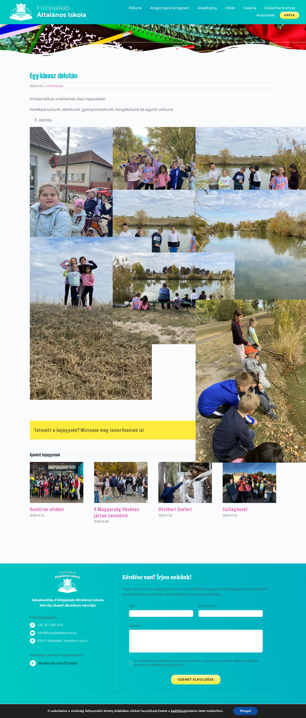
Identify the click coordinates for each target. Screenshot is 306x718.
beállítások (179, 711)
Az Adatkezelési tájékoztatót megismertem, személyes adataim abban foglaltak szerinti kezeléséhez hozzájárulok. (195, 663)
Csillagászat (235, 509)
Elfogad (245, 711)
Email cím (207, 606)
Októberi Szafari (175, 509)
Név (133, 606)
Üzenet (135, 626)
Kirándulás (55, 86)
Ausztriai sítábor (47, 509)
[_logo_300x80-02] (51, 4)
